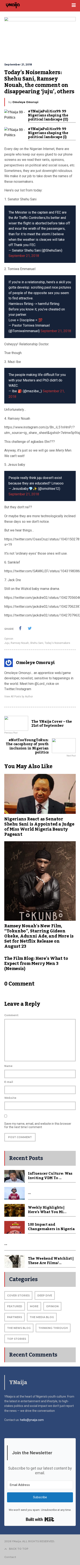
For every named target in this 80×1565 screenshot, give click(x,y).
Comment (11, 1015)
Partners (14, 1317)
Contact (10, 1557)
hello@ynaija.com (32, 1420)
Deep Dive (44, 1295)
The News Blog (19, 1328)
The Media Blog (42, 1317)
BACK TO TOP (18, 1548)
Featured (14, 1306)
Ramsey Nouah (20, 643)
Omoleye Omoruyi (25, 102)
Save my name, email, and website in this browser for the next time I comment (37, 1125)
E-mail (8, 1081)
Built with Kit (40, 1519)
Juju (6, 643)
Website (10, 1097)
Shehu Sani (36, 643)
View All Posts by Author (18, 696)
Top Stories (16, 1338)
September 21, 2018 (24, 256)
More (34, 1306)
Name (8, 1066)
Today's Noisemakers (57, 643)
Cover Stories (18, 1295)
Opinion (8, 638)
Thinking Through (53, 1328)
